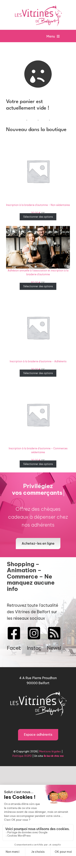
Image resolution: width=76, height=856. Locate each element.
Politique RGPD (22, 755)
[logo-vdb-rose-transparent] (38, 5)
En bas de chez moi (54, 756)
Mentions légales (50, 751)
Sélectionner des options (38, 216)
